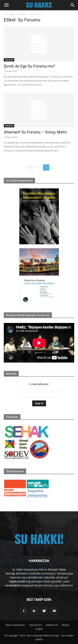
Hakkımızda (51, 625)
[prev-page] (30, 167)
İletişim (65, 625)
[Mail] (34, 611)
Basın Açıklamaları (15, 625)
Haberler (9, 59)
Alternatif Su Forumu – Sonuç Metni (35, 132)
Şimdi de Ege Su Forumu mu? (29, 66)
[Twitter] (44, 611)
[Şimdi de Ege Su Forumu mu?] (39, 44)
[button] (6, 5)
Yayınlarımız (35, 625)
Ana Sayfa (9, 14)
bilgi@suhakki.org (19, 581)
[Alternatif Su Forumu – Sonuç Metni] (39, 110)
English (39, 629)
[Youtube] (54, 611)
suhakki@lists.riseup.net (19, 585)
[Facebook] (23, 611)
